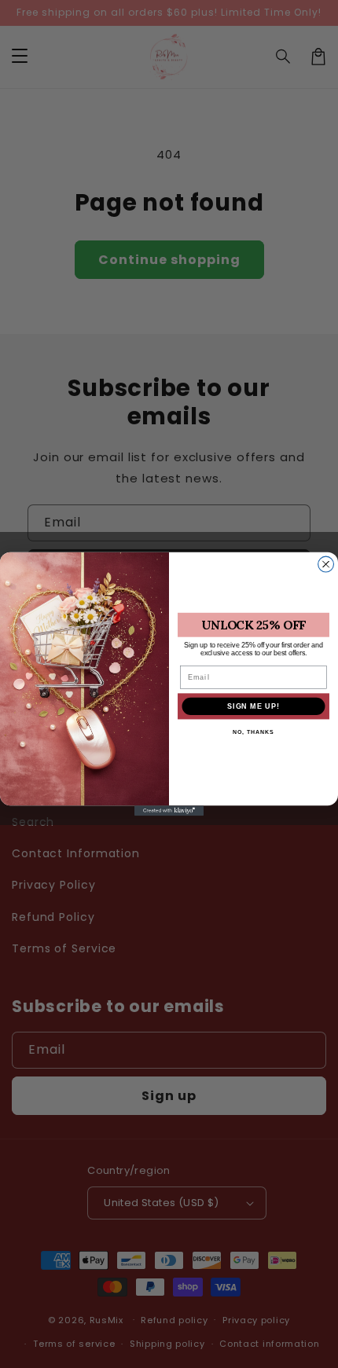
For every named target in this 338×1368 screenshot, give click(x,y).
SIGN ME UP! (253, 706)
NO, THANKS (253, 732)
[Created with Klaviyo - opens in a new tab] (169, 810)
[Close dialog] (326, 564)
